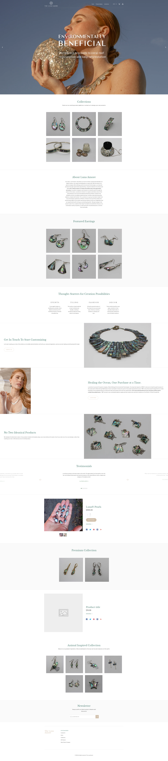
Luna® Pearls (93, 506)
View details (88, 524)
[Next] (81, 515)
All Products (63, 739)
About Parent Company (65, 742)
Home (93, 4)
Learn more (93, 397)
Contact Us (9, 349)
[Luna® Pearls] (61, 534)
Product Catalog (99, 4)
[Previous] (46, 515)
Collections (106, 4)
